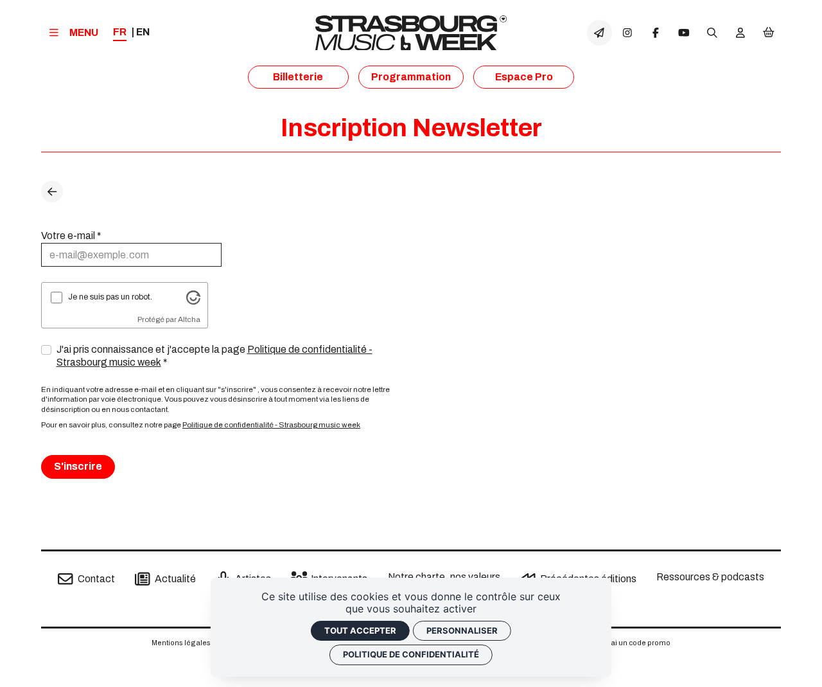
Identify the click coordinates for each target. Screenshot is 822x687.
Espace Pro (524, 76)
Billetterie (298, 76)
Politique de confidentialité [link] (411, 654)
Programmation (411, 76)
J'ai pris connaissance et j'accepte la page (214, 356)
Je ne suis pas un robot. (110, 296)
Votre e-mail (68, 235)
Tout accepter (360, 630)
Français (120, 32)
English (143, 32)
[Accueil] (411, 33)
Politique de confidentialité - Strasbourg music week (271, 425)
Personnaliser (462, 630)
